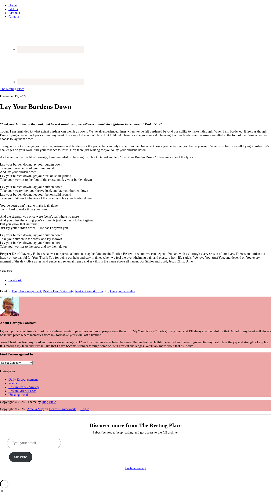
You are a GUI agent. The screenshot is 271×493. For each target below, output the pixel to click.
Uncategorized (18, 394)
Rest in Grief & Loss (89, 291)
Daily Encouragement (26, 291)
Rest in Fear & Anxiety (58, 291)
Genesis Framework (62, 409)
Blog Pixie (49, 402)
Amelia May (35, 409)
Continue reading (135, 468)
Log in (84, 409)
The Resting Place (12, 89)
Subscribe (20, 457)
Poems (12, 383)
